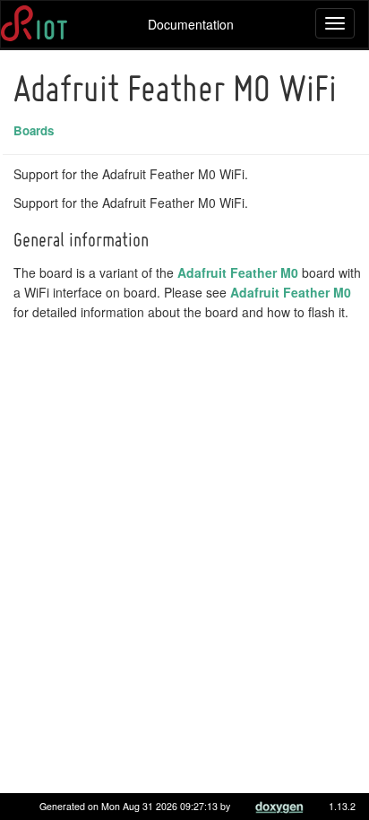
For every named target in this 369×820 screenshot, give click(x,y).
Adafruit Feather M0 (237, 272)
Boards (33, 130)
